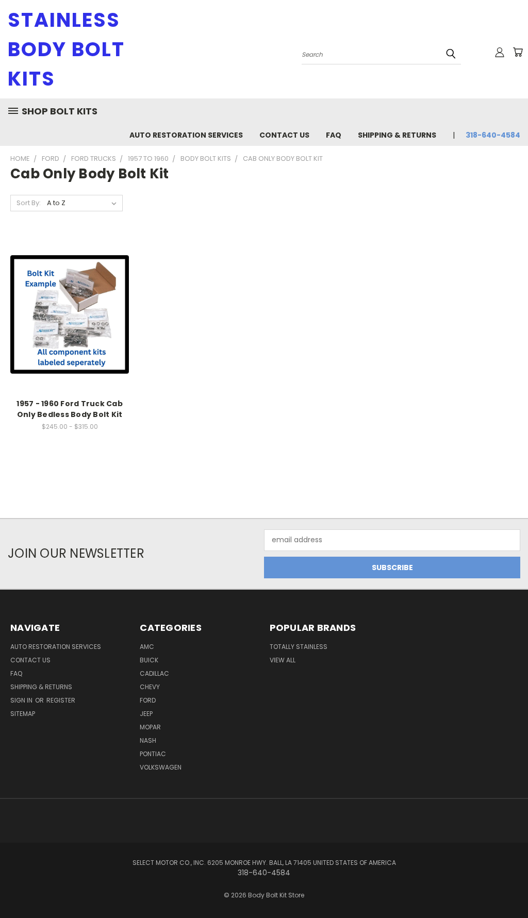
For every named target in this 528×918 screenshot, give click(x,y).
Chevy (150, 686)
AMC (147, 646)
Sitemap (22, 713)
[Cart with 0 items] (518, 52)
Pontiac (153, 753)
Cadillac (154, 673)
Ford (148, 700)
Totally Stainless (298, 646)
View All (282, 660)
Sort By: (28, 203)
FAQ (333, 135)
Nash (148, 740)
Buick (149, 660)
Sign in (22, 700)
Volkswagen (161, 767)
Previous (512, 885)
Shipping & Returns (397, 135)
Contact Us (284, 135)
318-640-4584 (493, 135)
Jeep (146, 713)
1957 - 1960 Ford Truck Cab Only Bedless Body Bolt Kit (69, 409)
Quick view (69, 303)
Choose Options (69, 322)
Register (60, 700)
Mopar (150, 727)
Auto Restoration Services (186, 135)
